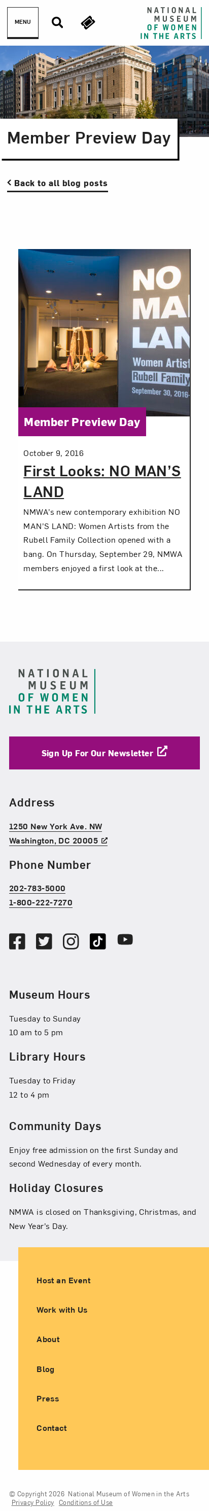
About (48, 1338)
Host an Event (63, 1279)
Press (48, 1397)
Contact (51, 1427)
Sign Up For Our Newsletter (98, 752)
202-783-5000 (37, 887)
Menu (23, 21)
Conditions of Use (86, 1502)
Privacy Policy (33, 1502)
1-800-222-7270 (41, 901)
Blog (46, 1368)
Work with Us (62, 1309)
